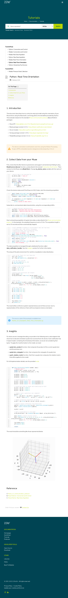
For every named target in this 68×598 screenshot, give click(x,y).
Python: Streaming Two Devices (18, 65)
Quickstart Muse (19, 30)
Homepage (7, 533)
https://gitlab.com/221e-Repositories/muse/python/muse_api (34, 124)
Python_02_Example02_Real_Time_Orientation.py (27, 321)
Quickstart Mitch (28, 30)
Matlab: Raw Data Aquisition (17, 54)
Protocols (7, 539)
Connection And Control (49, 167)
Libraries (6, 559)
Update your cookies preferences (14, 588)
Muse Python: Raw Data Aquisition (18, 498)
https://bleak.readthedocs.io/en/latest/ (40, 127)
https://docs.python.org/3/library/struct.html (32, 130)
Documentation (33, 21)
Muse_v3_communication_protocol (18, 494)
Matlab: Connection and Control (18, 52)
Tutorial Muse (9, 47)
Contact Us (25, 507)
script (37, 361)
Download (7, 550)
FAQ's (6, 562)
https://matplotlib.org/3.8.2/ (39, 136)
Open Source (8, 548)
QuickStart (7, 535)
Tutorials (42, 21)
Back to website (9, 565)
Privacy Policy (8, 586)
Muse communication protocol (38, 118)
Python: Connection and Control (18, 49)
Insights (30, 248)
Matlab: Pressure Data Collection (18, 71)
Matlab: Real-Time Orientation (17, 60)
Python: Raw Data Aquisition (17, 57)
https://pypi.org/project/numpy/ (38, 133)
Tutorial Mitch (9, 69)
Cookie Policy (18, 586)
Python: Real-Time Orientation (17, 62)
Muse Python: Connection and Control (19, 496)
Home (25, 21)
